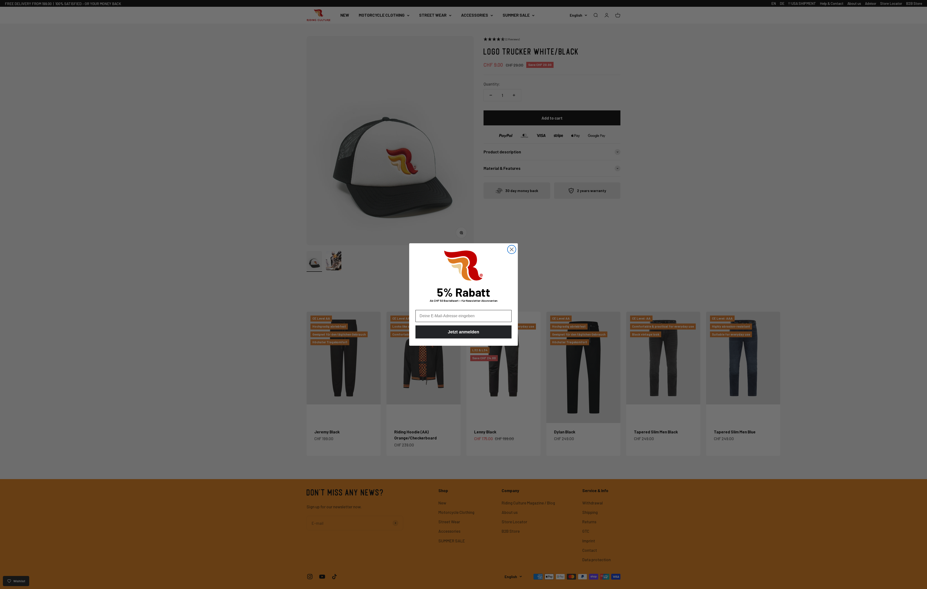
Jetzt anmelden (463, 332)
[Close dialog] (511, 249)
